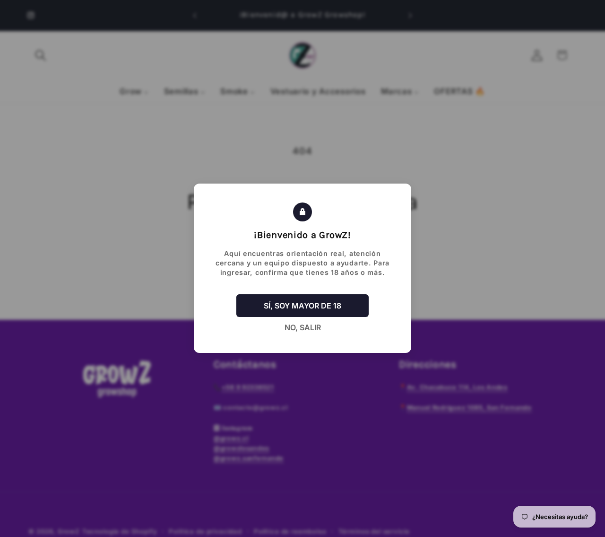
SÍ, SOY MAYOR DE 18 (302, 306)
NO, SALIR (303, 328)
